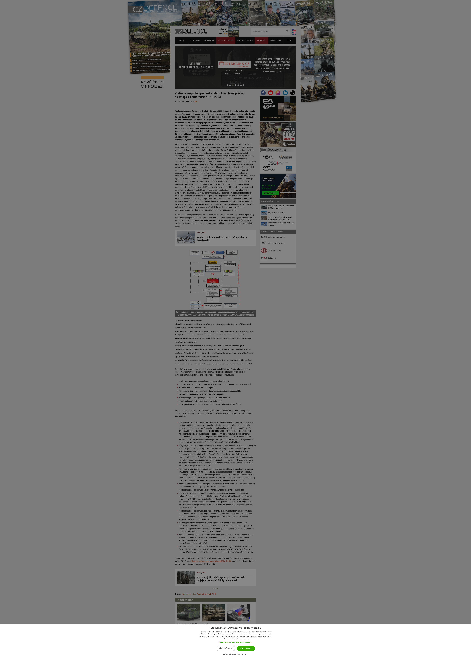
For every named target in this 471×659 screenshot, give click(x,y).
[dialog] (235, 641)
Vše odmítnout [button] (225, 648)
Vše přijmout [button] (245, 648)
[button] (235, 642)
